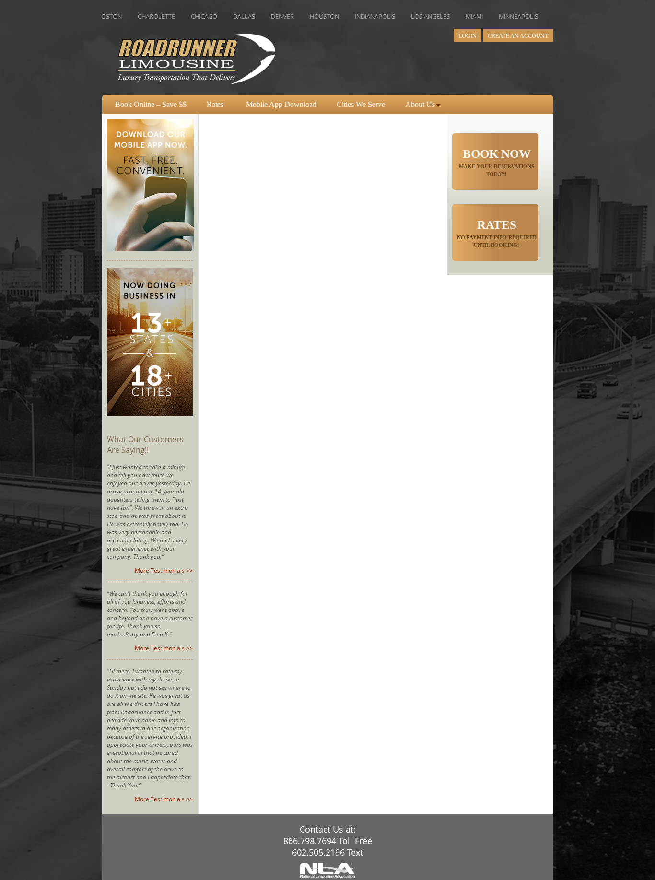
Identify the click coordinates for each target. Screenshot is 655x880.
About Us (420, 104)
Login (467, 36)
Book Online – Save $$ (151, 104)
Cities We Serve (361, 104)
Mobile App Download (281, 104)
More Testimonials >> (164, 570)
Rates (215, 104)
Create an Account (518, 36)
